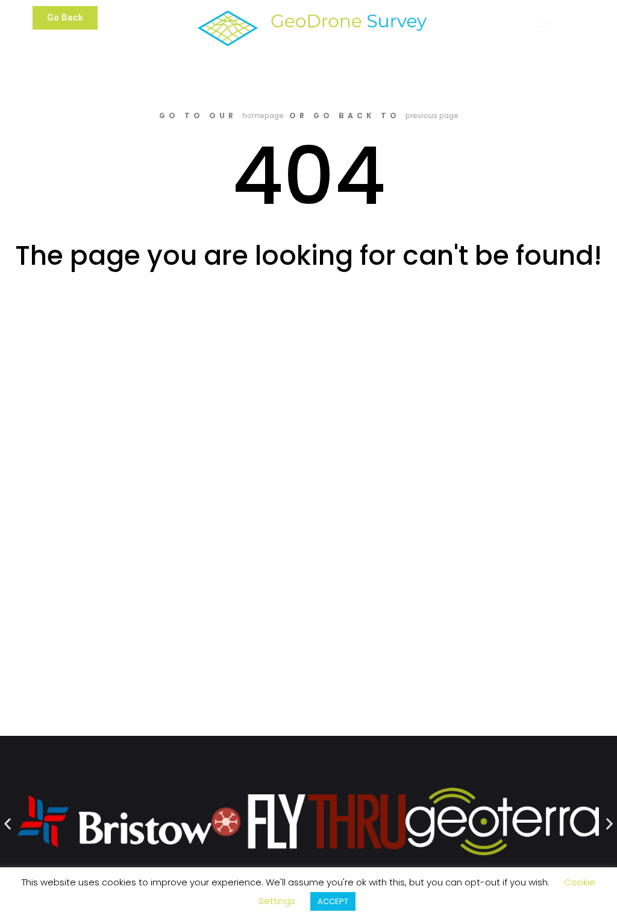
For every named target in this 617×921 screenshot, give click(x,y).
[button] (65, 18)
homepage (263, 115)
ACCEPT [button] (333, 901)
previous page (432, 115)
